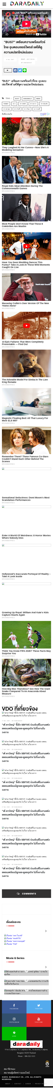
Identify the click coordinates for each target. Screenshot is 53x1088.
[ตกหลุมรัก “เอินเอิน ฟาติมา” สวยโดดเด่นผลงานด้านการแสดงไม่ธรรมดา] (26, 989)
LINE (14, 1036)
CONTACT (17, 1083)
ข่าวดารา (33, 104)
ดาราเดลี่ (37, 109)
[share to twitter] (20, 70)
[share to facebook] (15, 70)
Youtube (39, 1022)
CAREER (28, 1083)
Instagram (14, 1022)
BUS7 (17, 98)
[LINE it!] (24, 70)
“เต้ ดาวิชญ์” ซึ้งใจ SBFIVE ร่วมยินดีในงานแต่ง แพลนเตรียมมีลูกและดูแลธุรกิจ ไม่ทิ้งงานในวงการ (26, 728)
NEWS (38, 98)
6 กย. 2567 (10, 59)
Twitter (38, 1008)
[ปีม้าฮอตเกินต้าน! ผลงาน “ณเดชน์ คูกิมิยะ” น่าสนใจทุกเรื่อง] (26, 970)
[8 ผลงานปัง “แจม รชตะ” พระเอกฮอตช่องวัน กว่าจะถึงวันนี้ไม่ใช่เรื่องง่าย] (26, 979)
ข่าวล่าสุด (6, 109)
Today (5, 104)
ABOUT (7, 1083)
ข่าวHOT (23, 104)
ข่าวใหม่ (27, 109)
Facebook (14, 1008)
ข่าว (14, 104)
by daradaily (17, 720)
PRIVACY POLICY (41, 1083)
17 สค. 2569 (6, 720)
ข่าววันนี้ (17, 109)
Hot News (31, 59)
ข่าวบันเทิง (44, 104)
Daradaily (27, 98)
